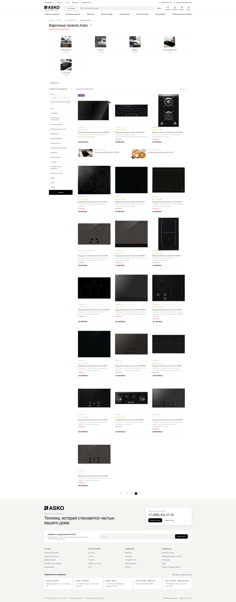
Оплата (90, 556)
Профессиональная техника (182, 14)
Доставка (91, 553)
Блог (67, 2)
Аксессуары (166, 560)
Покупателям (94, 549)
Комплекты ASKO (168, 553)
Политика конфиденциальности (94, 598)
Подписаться (181, 536)
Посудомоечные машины (52, 563)
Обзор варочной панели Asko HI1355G (107, 152)
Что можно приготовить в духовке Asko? (160, 152)
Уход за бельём (160, 14)
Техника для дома (142, 14)
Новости (128, 567)
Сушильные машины (73, 14)
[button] (86, 20)
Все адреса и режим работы (182, 574)
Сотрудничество (86, 2)
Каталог (47, 549)
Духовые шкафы (107, 14)
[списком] (183, 89)
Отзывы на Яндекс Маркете (171, 567)
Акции (164, 563)
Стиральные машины (51, 14)
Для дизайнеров (130, 563)
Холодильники (124, 14)
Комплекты (90, 14)
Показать (60, 192)
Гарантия (91, 560)
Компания (129, 549)
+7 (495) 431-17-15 (166, 2)
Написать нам (169, 520)
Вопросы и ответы (94, 563)
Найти (159, 8)
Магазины (75, 2)
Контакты (128, 556)
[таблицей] (186, 89)
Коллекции (167, 549)
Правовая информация (76, 598)
